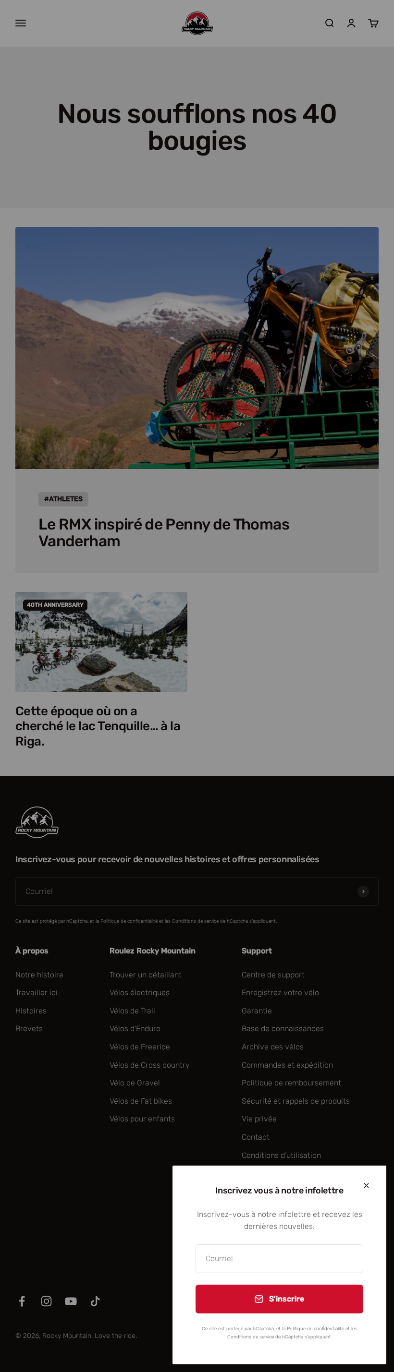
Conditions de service (250, 1337)
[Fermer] (366, 1185)
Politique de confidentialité (315, 1329)
